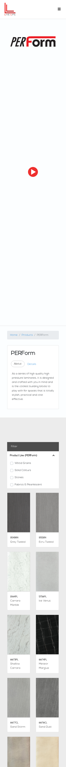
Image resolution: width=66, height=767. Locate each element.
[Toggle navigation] (59, 9)
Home (14, 335)
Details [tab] (31, 364)
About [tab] (18, 364)
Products (27, 335)
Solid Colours (23, 470)
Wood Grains (23, 463)
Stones (19, 477)
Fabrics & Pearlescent (28, 484)
